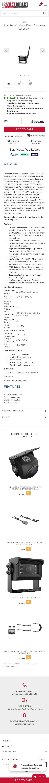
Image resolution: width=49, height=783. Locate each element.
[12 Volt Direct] (16, 5)
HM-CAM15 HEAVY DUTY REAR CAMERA (25, 598)
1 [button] (20, 75)
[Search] (44, 13)
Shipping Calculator (13, 411)
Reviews (6, 417)
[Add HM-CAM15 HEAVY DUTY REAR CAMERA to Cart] (28, 602)
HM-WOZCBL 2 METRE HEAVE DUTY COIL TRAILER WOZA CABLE (24, 652)
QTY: (6, 121)
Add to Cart (24, 129)
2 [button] (24, 75)
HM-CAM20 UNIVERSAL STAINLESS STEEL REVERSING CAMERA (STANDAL (24, 488)
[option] (24, 52)
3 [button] (28, 75)
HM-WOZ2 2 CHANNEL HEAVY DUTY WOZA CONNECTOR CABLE (24, 543)
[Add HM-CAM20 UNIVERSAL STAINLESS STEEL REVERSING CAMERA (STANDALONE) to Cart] (28, 493)
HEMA (24, 22)
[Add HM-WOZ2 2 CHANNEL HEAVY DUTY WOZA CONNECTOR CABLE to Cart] (28, 549)
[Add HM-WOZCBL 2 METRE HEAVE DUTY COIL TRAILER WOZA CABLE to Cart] (28, 657)
